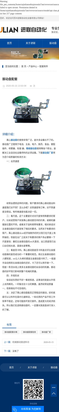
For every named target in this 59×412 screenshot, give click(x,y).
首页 (9, 43)
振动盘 (54, 367)
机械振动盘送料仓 (20, 342)
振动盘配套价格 (11, 332)
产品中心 (33, 66)
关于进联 (30, 43)
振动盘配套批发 (29, 332)
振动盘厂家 (46, 332)
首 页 (23, 66)
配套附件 (43, 66)
